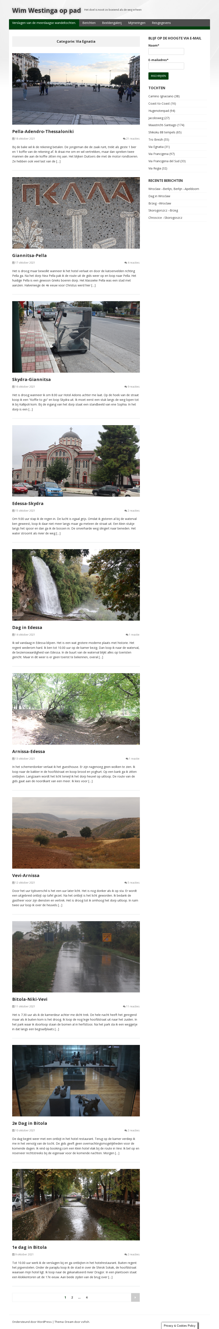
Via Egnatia (156, 147)
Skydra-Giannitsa (31, 379)
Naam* (153, 45)
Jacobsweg (155, 118)
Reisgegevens (161, 23)
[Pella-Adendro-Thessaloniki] (76, 89)
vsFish (85, 1322)
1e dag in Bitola (29, 1247)
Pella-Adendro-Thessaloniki (43, 131)
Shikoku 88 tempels (161, 132)
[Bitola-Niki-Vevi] (76, 957)
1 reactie (134, 634)
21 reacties (132, 138)
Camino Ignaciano (160, 96)
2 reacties (133, 510)
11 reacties (132, 1006)
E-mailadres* (158, 60)
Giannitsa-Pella (29, 255)
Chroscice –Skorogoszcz (165, 218)
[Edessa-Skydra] (76, 461)
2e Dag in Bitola (29, 1123)
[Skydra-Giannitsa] (76, 337)
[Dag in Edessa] (76, 585)
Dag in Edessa (27, 627)
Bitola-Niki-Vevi (29, 999)
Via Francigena (158, 154)
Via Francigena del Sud (163, 161)
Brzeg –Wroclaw (159, 203)
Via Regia (154, 168)
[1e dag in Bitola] (76, 1204)
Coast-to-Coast (159, 103)
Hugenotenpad (158, 111)
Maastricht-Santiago (162, 125)
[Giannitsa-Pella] (76, 213)
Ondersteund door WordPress (32, 1322)
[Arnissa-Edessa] (76, 709)
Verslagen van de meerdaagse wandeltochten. (44, 23)
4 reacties (133, 262)
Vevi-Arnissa (26, 875)
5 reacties (133, 882)
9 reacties (133, 386)
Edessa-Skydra (28, 503)
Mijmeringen (136, 23)
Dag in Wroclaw (159, 196)
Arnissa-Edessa (28, 751)
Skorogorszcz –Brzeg (163, 210)
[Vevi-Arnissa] (76, 833)
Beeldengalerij (112, 23)
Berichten (89, 23)
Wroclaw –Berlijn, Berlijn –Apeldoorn (173, 189)
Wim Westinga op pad (46, 10)
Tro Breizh (155, 139)
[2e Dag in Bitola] (76, 1080)
